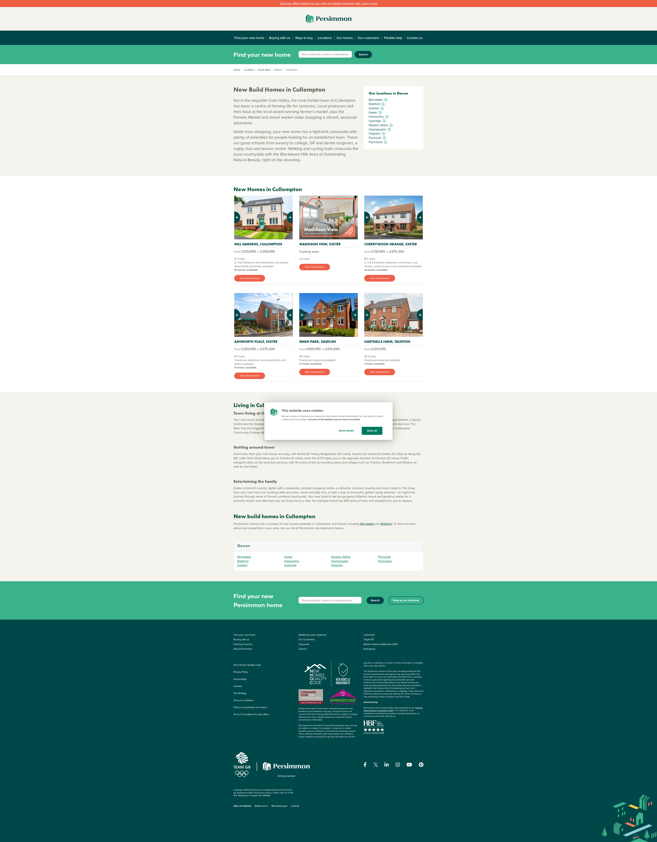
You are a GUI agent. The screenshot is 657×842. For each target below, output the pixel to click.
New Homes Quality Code (247, 665)
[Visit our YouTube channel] (409, 764)
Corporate (304, 644)
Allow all (372, 431)
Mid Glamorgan (279, 806)
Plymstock (385, 561)
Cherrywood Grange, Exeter (390, 244)
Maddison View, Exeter (320, 244)
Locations (325, 37)
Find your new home (249, 37)
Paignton (337, 565)
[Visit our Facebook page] (365, 764)
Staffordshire (261, 806)
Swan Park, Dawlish (317, 341)
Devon (277, 69)
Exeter (288, 557)
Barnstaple (367, 524)
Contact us (415, 37)
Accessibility (240, 679)
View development (250, 278)
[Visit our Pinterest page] (421, 764)
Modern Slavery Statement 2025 (381, 644)
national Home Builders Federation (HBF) (393, 709)
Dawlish (242, 565)
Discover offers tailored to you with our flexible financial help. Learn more (328, 3)
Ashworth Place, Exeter (256, 341)
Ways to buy (304, 37)
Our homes (345, 37)
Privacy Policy (241, 672)
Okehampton (340, 561)
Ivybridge (290, 565)
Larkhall (295, 806)
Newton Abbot (340, 557)
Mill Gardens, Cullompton (258, 244)
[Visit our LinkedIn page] (386, 764)
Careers (303, 649)
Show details (346, 431)
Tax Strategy (240, 693)
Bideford (386, 524)
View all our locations (406, 600)
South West (264, 69)
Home (237, 69)
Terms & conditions (244, 700)
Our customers (368, 37)
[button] (238, 217)
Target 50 (369, 639)
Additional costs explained (312, 635)
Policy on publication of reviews (250, 707)
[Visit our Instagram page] (398, 764)
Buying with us (279, 37)
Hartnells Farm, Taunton (387, 341)
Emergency (370, 649)
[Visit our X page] (375, 765)
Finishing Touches (243, 644)
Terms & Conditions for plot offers (251, 714)
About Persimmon (243, 649)
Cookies (238, 686)
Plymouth (384, 557)
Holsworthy (291, 561)
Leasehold (369, 635)
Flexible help (393, 37)
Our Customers (307, 639)
